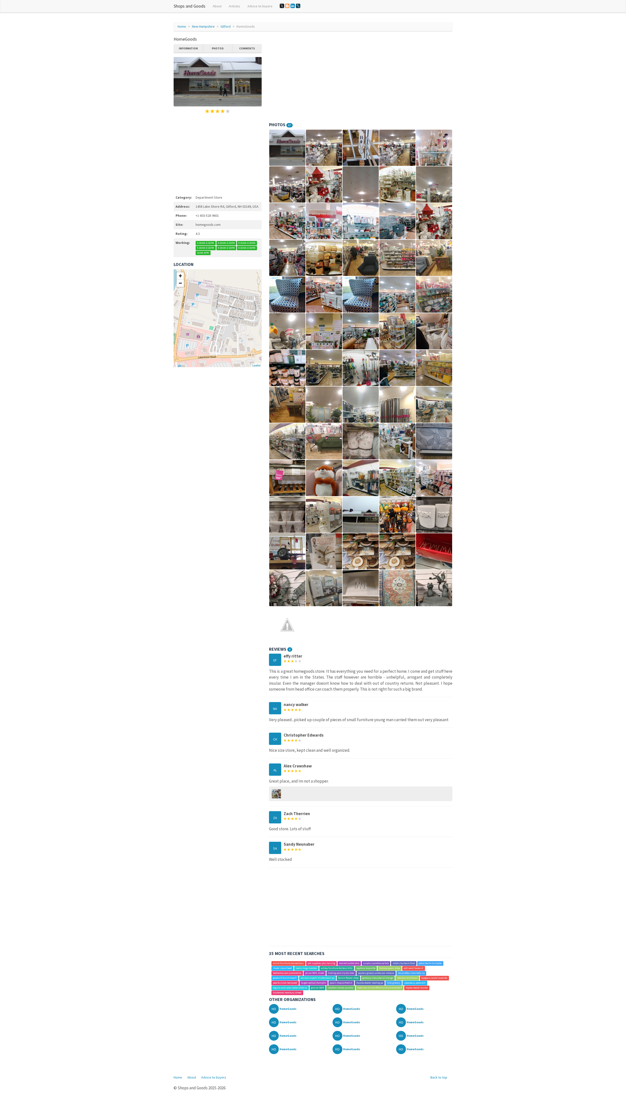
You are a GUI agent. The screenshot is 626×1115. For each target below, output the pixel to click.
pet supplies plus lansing (321, 963)
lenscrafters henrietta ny (411, 973)
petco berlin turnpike (430, 963)
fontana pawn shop (389, 968)
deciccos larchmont (407, 977)
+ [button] (180, 276)
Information (188, 48)
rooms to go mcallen (306, 968)
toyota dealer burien (417, 987)
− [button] (180, 283)
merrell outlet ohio (349, 963)
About (217, 6)
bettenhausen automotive (287, 973)
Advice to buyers (259, 6)
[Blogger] (287, 6)
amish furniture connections (288, 963)
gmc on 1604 (317, 987)
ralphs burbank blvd (404, 963)
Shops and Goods (189, 6)
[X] (282, 6)
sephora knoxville (365, 968)
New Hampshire (203, 26)
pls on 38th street (314, 973)
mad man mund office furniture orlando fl (379, 987)
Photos (218, 48)
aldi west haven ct (413, 968)
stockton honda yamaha (340, 987)
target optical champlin (313, 982)
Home (182, 26)
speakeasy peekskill (414, 982)
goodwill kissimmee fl (285, 977)
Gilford (226, 26)
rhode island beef (282, 968)
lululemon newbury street (287, 992)
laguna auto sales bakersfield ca (290, 987)
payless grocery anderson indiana (376, 973)
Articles (234, 6)
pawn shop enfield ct (341, 982)
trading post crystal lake (341, 973)
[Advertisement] (218, 153)
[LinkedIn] (293, 6)
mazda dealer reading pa (369, 982)
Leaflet (256, 365)
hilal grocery (393, 982)
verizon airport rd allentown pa (318, 977)
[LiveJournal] (298, 6)
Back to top (438, 1077)
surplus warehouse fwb (376, 963)
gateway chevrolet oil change (377, 977)
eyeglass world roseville (434, 977)
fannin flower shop (348, 977)
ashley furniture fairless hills (336, 968)
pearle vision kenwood (285, 982)
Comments (247, 48)
